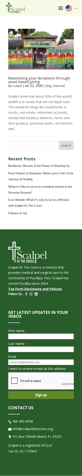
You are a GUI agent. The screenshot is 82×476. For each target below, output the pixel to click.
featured (59, 86)
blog (48, 86)
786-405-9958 (22, 421)
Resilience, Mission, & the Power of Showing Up (39, 166)
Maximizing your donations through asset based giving (39, 80)
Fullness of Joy (17, 213)
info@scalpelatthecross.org (33, 429)
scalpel (17, 86)
